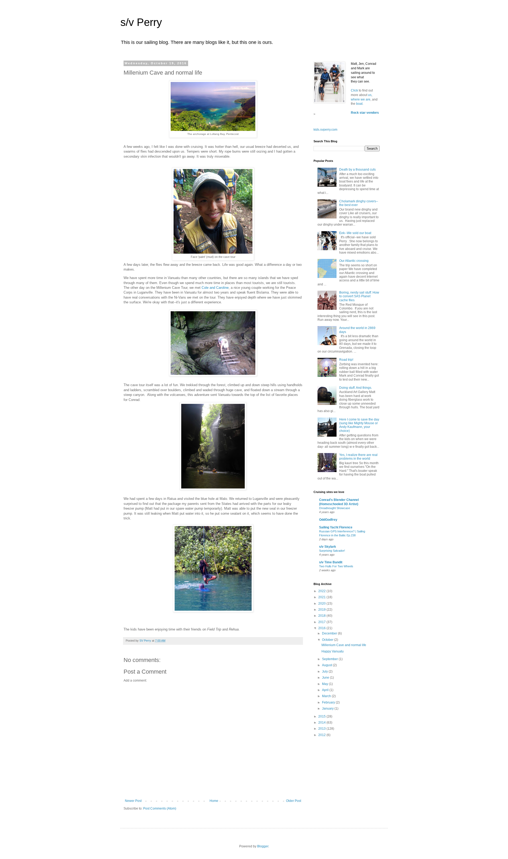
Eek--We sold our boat (355, 233)
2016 (322, 628)
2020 (322, 603)
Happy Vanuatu (332, 651)
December (330, 633)
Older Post (293, 801)
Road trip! (346, 360)
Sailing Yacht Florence (335, 527)
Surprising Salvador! (332, 550)
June (326, 677)
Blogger (262, 846)
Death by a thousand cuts (357, 169)
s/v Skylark (327, 547)
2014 (322, 722)
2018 (322, 616)
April (325, 690)
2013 (322, 728)
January (328, 708)
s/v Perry (141, 22)
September (330, 659)
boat (359, 104)
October (328, 640)
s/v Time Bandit (330, 562)
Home (214, 801)
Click (355, 90)
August (327, 665)
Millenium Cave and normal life (343, 645)
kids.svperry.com (325, 129)
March (327, 696)
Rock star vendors (365, 113)
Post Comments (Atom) (159, 808)
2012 (322, 735)
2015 (322, 716)
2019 (322, 609)
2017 (322, 622)
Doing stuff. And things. (355, 388)
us (369, 95)
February (329, 702)
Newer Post (133, 801)
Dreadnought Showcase (334, 508)
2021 (322, 597)
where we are (360, 99)
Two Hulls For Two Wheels (336, 566)
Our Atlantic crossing (354, 261)
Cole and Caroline (215, 288)
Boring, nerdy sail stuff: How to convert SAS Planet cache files (359, 296)
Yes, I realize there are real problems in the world (358, 456)
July (325, 671)
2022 (322, 591)
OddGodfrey (328, 520)
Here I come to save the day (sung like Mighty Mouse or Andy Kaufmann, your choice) (359, 425)
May (325, 684)
